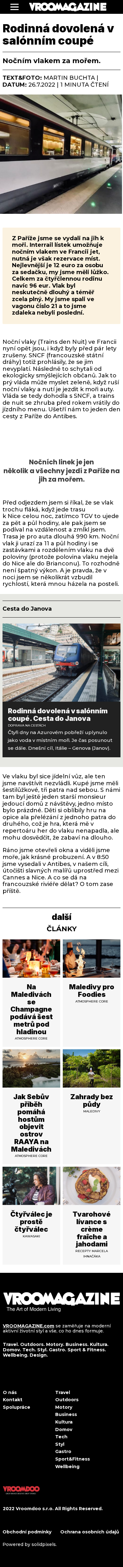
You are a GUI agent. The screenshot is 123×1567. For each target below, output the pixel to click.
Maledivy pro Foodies (91, 990)
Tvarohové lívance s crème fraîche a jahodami (92, 1229)
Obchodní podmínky (28, 1532)
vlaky (28, 341)
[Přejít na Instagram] (20, 1379)
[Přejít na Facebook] (5, 1379)
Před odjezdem (25, 502)
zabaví (70, 837)
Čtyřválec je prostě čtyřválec (31, 1221)
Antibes (58, 864)
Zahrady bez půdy (91, 1100)
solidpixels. (44, 1544)
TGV (86, 516)
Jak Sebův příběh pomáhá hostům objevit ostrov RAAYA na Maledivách (31, 1123)
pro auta (39, 536)
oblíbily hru (80, 810)
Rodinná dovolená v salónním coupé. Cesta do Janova (58, 714)
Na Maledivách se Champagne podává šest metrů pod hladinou (31, 1009)
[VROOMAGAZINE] (67, 7)
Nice (14, 516)
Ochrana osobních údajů (89, 1532)
